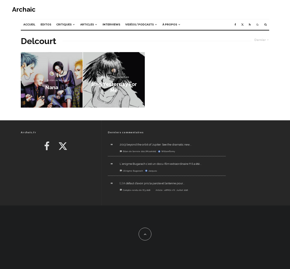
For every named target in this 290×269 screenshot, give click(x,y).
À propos (169, 24)
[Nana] (52, 80)
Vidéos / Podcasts (139, 24)
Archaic (23, 9)
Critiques (64, 24)
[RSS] (249, 24)
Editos (46, 24)
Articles (87, 24)
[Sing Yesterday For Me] (114, 80)
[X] (242, 24)
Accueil (29, 24)
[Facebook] (235, 24)
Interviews (111, 24)
